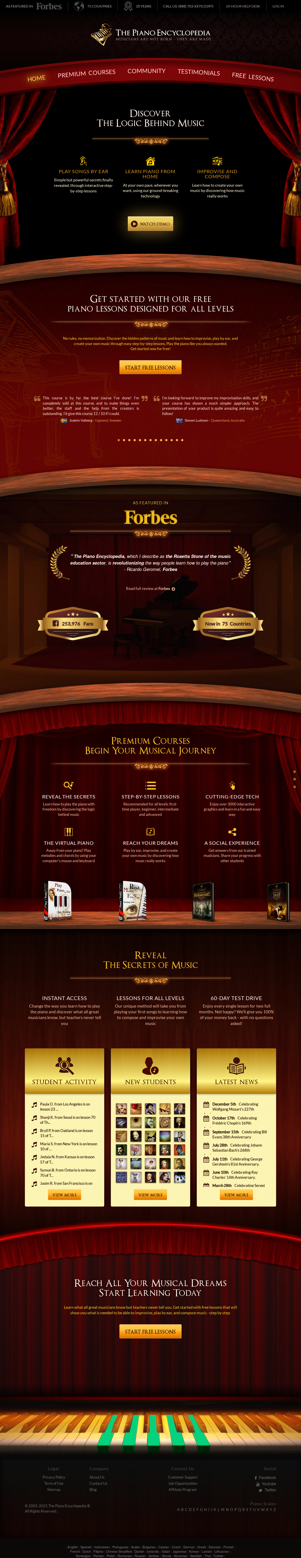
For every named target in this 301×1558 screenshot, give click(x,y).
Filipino (98, 1551)
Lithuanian (222, 1551)
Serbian (154, 1556)
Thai (207, 1556)
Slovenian (181, 1556)
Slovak (166, 1556)
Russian (140, 1556)
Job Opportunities (182, 1483)
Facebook (267, 1477)
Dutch (87, 1551)
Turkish (218, 1556)
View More (64, 1195)
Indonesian (102, 1547)
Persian (98, 1556)
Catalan (163, 1547)
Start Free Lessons (150, 367)
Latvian (207, 1551)
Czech (176, 1547)
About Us (96, 1477)
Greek (201, 1547)
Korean (194, 1551)
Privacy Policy (54, 1477)
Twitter (270, 1489)
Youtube (268, 1483)
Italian (166, 1551)
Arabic (135, 1547)
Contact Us (98, 1483)
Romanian (125, 1556)
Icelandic (153, 1551)
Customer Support (182, 1477)
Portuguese (120, 1547)
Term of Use (53, 1483)
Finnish (228, 1547)
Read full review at (148, 588)
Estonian (215, 1547)
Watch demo (155, 224)
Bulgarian (149, 1547)
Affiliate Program (183, 1489)
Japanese (179, 1551)
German (189, 1547)
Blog (93, 1489)
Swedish (196, 1556)
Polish (111, 1556)
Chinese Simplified (119, 1551)
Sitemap (53, 1489)
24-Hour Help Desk (243, 6)
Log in (278, 6)
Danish (139, 1551)
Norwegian (83, 1556)
